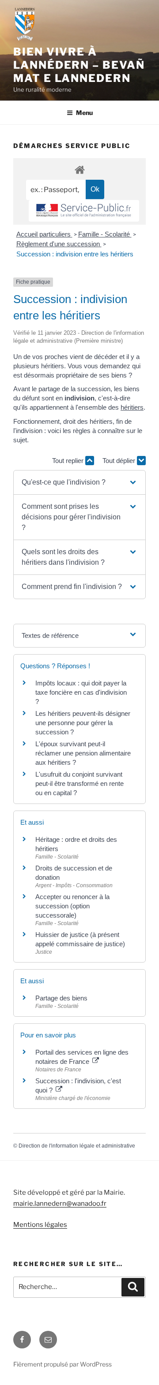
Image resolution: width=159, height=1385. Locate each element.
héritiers (132, 407)
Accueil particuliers (44, 234)
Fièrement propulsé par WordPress (62, 1364)
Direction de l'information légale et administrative (77, 1146)
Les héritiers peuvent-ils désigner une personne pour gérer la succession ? (82, 723)
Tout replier (68, 460)
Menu (84, 112)
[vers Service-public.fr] (84, 211)
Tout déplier (119, 460)
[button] (79, 482)
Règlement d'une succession (59, 244)
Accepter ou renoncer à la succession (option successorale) (72, 906)
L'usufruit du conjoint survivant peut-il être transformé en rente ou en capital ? (79, 783)
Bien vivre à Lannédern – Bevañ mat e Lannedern (79, 65)
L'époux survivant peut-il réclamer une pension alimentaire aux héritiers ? (83, 753)
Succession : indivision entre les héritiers (74, 254)
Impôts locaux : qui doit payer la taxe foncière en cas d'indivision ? (81, 692)
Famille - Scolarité (105, 234)
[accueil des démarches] (79, 169)
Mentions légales (40, 1225)
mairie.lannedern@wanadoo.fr (59, 1203)
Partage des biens (61, 998)
